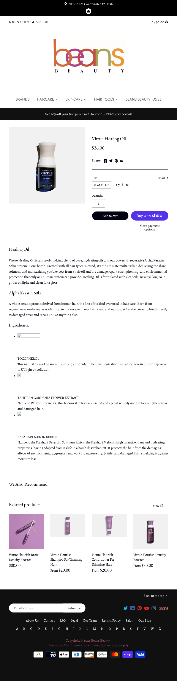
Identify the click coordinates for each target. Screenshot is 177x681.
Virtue (96, 129)
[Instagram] (154, 608)
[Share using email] (121, 160)
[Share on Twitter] (111, 160)
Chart (162, 178)
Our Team (90, 620)
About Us (32, 620)
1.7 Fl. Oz (122, 185)
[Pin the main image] (116, 160)
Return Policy (111, 620)
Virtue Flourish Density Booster (149, 557)
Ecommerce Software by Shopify (106, 645)
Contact (49, 620)
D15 (105, 129)
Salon (129, 620)
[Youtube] (146, 608)
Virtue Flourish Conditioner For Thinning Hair (103, 559)
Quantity (97, 195)
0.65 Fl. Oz (101, 185)
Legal (74, 620)
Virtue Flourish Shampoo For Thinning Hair (66, 559)
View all (158, 506)
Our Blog (144, 620)
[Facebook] (132, 608)
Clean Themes (72, 645)
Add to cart (110, 216)
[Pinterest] (139, 608)
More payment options (149, 228)
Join (25, 22)
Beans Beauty (101, 640)
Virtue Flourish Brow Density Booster (23, 557)
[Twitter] (125, 608)
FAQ (63, 620)
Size (94, 178)
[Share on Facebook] (105, 160)
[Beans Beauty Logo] (163, 608)
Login (14, 22)
